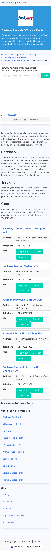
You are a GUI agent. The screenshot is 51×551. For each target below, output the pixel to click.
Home (4, 54)
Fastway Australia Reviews (15, 57)
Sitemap (37, 541)
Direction (37, 251)
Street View (23, 257)
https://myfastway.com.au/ (13, 193)
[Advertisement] (25, 95)
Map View (23, 251)
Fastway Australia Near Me (25, 120)
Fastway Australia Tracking (23, 54)
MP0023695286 (10, 115)
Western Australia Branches (16, 60)
